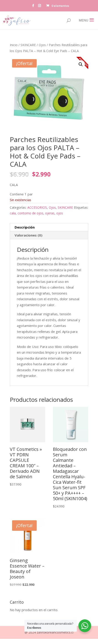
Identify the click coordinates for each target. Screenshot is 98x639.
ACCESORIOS (37, 207)
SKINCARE (28, 45)
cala (13, 213)
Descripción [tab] (25, 227)
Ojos (42, 45)
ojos (59, 213)
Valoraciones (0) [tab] (28, 235)
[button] (81, 64)
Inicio (14, 45)
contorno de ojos (30, 213)
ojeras (49, 213)
